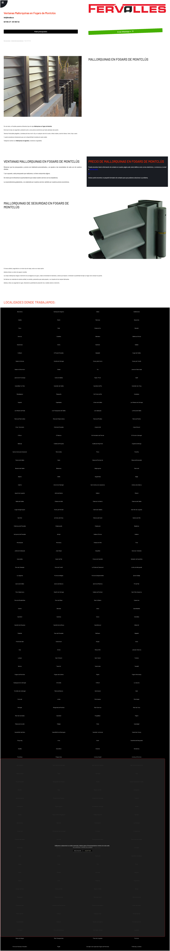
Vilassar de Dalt (59, 501)
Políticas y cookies (136, 946)
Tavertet (58, 666)
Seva (136, 641)
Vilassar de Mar (98, 542)
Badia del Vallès (20, 501)
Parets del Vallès (19, 460)
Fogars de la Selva (58, 674)
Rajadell (137, 633)
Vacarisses (20, 344)
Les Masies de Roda (20, 410)
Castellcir (19, 617)
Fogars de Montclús (20, 674)
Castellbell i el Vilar (20, 386)
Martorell (136, 468)
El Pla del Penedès (59, 353)
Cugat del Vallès (136, 353)
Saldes (136, 344)
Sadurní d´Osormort (20, 369)
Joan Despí (59, 551)
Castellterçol (97, 625)
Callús (97, 311)
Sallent (98, 493)
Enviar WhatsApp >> (124, 32)
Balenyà (20, 443)
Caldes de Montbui (98, 592)
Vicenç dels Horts (97, 361)
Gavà (59, 460)
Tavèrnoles (98, 666)
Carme (20, 608)
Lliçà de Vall (98, 427)
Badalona (136, 526)
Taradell (137, 666)
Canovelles (20, 559)
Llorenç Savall (97, 757)
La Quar (20, 658)
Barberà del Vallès (20, 468)
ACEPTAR (87, 850)
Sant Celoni (98, 658)
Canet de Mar (58, 559)
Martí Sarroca (97, 707)
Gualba (20, 748)
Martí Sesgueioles (58, 938)
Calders (137, 534)
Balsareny (58, 468)
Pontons (136, 938)
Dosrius (20, 336)
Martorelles (59, 452)
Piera (97, 452)
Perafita (136, 452)
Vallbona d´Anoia (136, 336)
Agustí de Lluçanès (20, 493)
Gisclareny (136, 748)
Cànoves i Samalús (137, 551)
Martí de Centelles (20, 715)
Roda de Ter (98, 328)
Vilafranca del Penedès (20, 526)
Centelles (136, 617)
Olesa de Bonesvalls (136, 460)
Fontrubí (20, 699)
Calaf (136, 377)
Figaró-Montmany (136, 674)
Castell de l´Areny (136, 732)
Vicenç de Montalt (58, 509)
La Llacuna (136, 682)
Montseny (58, 542)
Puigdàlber (98, 715)
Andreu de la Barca (137, 485)
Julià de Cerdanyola (20, 551)
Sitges (97, 641)
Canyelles (97, 551)
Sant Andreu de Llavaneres (98, 485)
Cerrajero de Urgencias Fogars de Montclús (97, 946)
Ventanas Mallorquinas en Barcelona (17, 40)
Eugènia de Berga (136, 443)
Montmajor (136, 699)
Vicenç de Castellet (98, 559)
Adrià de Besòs (59, 493)
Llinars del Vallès (97, 402)
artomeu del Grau (58, 518)
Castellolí (58, 715)
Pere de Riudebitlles (19, 600)
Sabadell (97, 353)
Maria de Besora (59, 691)
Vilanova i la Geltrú (98, 501)
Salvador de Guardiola (136, 559)
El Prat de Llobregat (136, 435)
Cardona (59, 617)
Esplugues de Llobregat (20, 682)
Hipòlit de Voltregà (59, 592)
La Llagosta (20, 575)
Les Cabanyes (97, 410)
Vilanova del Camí (97, 518)
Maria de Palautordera (59, 419)
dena (97, 608)
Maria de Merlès (136, 419)
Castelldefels (136, 608)
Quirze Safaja (136, 575)
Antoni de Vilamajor (59, 485)
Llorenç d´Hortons (136, 757)
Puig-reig (19, 740)
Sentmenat (98, 691)
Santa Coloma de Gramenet (20, 452)
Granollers (58, 748)
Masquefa (58, 394)
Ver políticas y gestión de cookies (82, 847)
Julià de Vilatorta (136, 649)
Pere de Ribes (58, 600)
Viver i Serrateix (19, 427)
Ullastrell (136, 625)
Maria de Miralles (97, 419)
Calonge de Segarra (59, 311)
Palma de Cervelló (20, 724)
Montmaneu (98, 699)
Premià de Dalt (20, 641)
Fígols (97, 674)
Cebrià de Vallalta (97, 509)
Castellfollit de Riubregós (58, 732)
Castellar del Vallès (59, 386)
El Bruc (20, 435)
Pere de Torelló (59, 567)
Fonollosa (19, 757)
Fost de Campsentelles (98, 575)
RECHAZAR (77, 850)
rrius (59, 740)
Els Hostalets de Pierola (97, 435)
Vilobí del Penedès (59, 427)
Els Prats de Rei (98, 394)
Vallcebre (97, 336)
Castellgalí (136, 724)
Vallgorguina (97, 468)
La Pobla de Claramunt (98, 567)
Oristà (58, 649)
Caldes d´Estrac (98, 534)
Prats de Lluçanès (97, 938)
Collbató (20, 353)
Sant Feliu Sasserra (136, 592)
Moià (97, 724)
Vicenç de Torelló (136, 361)
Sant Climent (58, 658)
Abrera (20, 666)
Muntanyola (20, 542)
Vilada (58, 369)
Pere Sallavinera (20, 592)
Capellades (59, 402)
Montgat (20, 707)
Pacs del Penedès (58, 633)
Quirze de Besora (58, 584)
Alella (58, 476)
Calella (20, 320)
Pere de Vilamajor (19, 567)
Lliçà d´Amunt (136, 427)
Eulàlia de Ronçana (59, 443)
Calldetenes (136, 311)
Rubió (58, 320)
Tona (136, 542)
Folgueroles (59, 757)
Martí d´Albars (97, 600)
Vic (98, 369)
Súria (58, 344)
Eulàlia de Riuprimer (97, 443)
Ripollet (137, 328)
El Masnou (58, 435)
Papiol (136, 715)
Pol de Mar (136, 584)
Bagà (136, 476)
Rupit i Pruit (97, 377)
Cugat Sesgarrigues (20, 509)
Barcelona (19, 311)
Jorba (58, 699)
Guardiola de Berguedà (137, 740)
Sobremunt (59, 641)
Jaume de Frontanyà (19, 377)
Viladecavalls (58, 526)
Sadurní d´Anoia (20, 361)
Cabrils (20, 485)
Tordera (137, 658)
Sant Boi (20, 518)
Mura (20, 328)
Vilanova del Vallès (136, 501)
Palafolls (20, 633)
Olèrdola (59, 608)
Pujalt (58, 946)
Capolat (20, 402)
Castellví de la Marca (58, 625)
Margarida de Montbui (58, 707)
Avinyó (58, 534)
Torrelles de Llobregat (20, 691)
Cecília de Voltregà (59, 361)
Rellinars (97, 633)
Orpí (20, 649)
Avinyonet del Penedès (20, 534)
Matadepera (20, 394)
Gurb (97, 740)
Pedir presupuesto (40, 32)
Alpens (20, 476)
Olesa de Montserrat (97, 460)
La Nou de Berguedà (136, 567)
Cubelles (59, 336)
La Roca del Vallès (136, 410)
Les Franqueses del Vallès (59, 410)
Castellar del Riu (97, 386)
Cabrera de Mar (137, 518)
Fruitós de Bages (58, 575)
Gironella (58, 682)
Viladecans (98, 526)
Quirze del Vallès (20, 584)
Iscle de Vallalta (59, 377)
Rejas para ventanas (7, 40)
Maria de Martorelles (19, 419)
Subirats (97, 344)
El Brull (98, 682)
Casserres (136, 600)
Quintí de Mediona (97, 584)
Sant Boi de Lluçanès (136, 509)
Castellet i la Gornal (98, 732)
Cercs (97, 617)
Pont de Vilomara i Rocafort (20, 946)
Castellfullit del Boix (20, 732)
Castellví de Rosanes (19, 625)
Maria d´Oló (98, 649)
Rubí (59, 328)
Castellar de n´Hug (136, 386)
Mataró (136, 493)
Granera (98, 748)
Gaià (136, 691)
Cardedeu (136, 394)
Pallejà (58, 724)
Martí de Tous (136, 707)
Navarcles (136, 320)
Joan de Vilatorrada (136, 369)
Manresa (97, 320)
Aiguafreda (98, 476)
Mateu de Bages (20, 938)
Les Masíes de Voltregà (137, 402)
